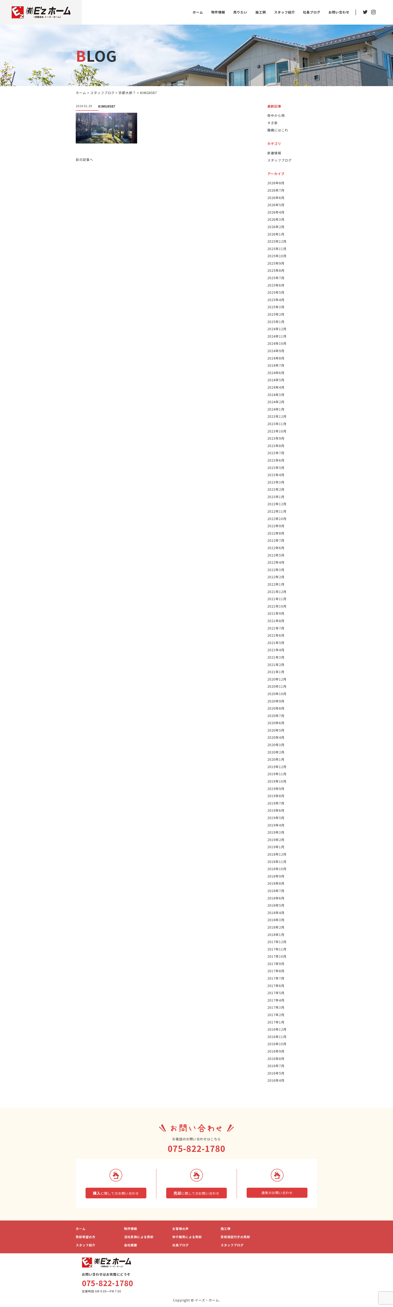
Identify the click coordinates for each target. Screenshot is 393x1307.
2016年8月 (276, 1058)
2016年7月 (276, 1065)
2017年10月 (277, 956)
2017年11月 (277, 949)
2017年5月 (276, 992)
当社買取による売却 (139, 1237)
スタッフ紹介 (284, 12)
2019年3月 (276, 832)
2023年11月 (277, 423)
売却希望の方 (85, 1237)
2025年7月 (276, 277)
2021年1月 (276, 671)
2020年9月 (276, 701)
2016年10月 (277, 1043)
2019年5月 (276, 817)
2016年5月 (276, 1073)
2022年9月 (276, 525)
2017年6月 (276, 985)
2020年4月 (276, 737)
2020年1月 (276, 759)
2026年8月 (276, 182)
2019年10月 (277, 781)
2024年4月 (276, 387)
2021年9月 (276, 613)
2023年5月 (276, 467)
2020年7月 (276, 715)
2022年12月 (277, 503)
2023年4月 (276, 474)
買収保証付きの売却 (235, 1237)
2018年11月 (277, 861)
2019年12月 (277, 766)
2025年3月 (276, 306)
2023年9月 (276, 438)
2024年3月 (276, 394)
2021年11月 (277, 598)
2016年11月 (277, 1036)
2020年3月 (276, 744)
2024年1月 (276, 409)
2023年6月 (276, 460)
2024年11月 (277, 336)
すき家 (272, 122)
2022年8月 (276, 533)
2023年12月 (277, 416)
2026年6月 (276, 197)
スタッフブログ (279, 160)
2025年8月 (276, 270)
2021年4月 (276, 649)
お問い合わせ (339, 12)
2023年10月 (277, 431)
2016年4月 (276, 1080)
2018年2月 (276, 927)
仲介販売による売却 (187, 1237)
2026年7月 (276, 190)
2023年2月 (276, 489)
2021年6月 (276, 635)
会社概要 (130, 1245)
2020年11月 (277, 686)
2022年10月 (277, 518)
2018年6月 (276, 898)
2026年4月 (276, 212)
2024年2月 (276, 401)
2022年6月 (276, 547)
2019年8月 (276, 795)
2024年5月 (276, 379)
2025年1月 (276, 321)
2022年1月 (276, 584)
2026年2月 (276, 226)
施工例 (260, 12)
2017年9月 (276, 963)
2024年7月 (276, 365)
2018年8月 (276, 883)
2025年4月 (276, 299)
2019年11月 (277, 773)
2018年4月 (276, 912)
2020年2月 (276, 752)
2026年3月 (276, 219)
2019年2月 (276, 839)
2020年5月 (276, 730)
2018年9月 (276, 876)
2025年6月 (276, 285)
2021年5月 (276, 642)
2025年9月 (276, 263)
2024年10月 (277, 343)
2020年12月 (277, 679)
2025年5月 (276, 292)
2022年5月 (276, 555)
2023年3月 (276, 482)
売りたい (240, 12)
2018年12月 (277, 854)
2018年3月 (276, 919)
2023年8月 (276, 445)
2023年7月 (276, 452)
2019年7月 (276, 803)
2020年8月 (276, 708)
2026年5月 (276, 204)
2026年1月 (276, 234)
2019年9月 (276, 788)
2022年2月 (276, 576)
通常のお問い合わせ (277, 1192)
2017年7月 (276, 978)
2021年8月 (276, 620)
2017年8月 (276, 970)
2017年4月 (276, 1000)
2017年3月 (276, 1007)
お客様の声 (180, 1228)
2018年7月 (276, 890)
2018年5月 (276, 905)
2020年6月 (276, 722)
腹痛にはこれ (277, 130)
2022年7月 (276, 540)
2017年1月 (276, 1022)
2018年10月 (277, 868)
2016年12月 (277, 1029)
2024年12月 (277, 328)
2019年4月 (276, 825)
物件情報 (218, 12)
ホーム (198, 12)
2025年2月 (276, 314)
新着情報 (274, 152)
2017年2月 (276, 1014)
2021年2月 (276, 664)
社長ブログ (311, 12)
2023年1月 (276, 496)
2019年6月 (276, 810)
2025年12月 (277, 241)
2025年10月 (277, 255)
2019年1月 (276, 846)
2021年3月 (276, 657)
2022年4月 (276, 562)
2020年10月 (277, 693)
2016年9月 (276, 1051)
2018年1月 (276, 934)
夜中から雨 (276, 115)
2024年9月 (276, 350)
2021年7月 (276, 628)
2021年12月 (277, 591)
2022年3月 (276, 569)
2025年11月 (277, 248)
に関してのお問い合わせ (116, 1193)
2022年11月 (277, 511)
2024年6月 (276, 372)
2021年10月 (277, 606)
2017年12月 (277, 941)
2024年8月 (276, 358)
